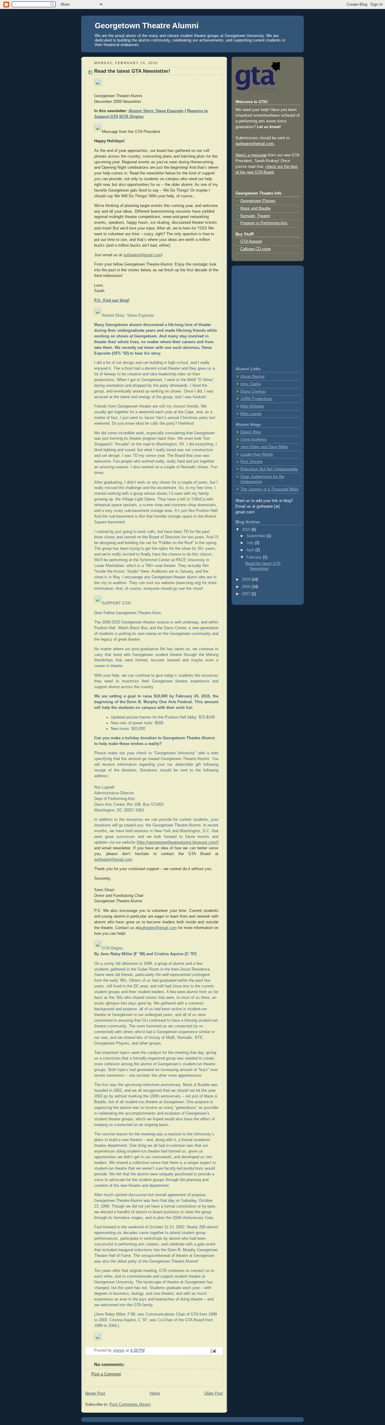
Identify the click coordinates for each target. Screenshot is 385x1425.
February (254, 557)
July (250, 543)
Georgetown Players (258, 201)
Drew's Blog (250, 432)
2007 (246, 594)
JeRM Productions (256, 399)
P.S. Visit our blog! (111, 300)
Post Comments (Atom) (130, 1404)
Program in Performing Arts (264, 223)
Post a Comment (106, 1374)
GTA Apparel (251, 241)
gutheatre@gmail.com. (255, 144)
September (256, 536)
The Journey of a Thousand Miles (269, 489)
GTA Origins (132, 117)
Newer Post (95, 1393)
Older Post (213, 1393)
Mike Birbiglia (252, 406)
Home (155, 1393)
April (250, 550)
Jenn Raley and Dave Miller (264, 447)
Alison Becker (252, 376)
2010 (246, 530)
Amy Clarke (250, 384)
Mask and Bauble (255, 208)
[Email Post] (213, 1351)
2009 (246, 579)
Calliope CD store (255, 249)
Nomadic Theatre (255, 216)
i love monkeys (253, 439)
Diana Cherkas (253, 391)
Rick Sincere (251, 462)
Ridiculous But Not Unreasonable (269, 469)
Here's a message (251, 155)
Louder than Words (256, 454)
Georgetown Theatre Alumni (147, 25)
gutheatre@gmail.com (142, 255)
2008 (246, 587)
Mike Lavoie (250, 414)
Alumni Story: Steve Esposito (155, 111)
